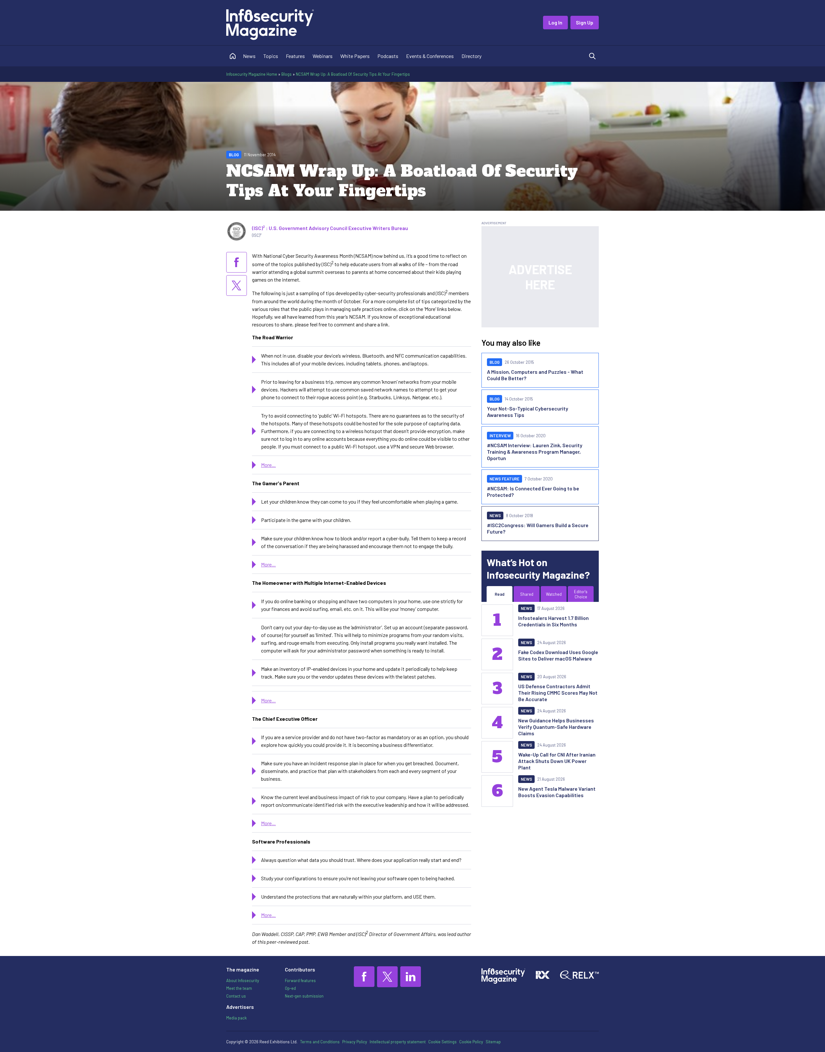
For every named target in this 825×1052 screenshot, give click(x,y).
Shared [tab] (526, 594)
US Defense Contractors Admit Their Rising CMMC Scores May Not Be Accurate (557, 692)
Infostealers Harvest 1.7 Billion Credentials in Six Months (553, 621)
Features (295, 56)
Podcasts (387, 56)
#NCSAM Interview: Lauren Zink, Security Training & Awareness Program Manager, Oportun (534, 451)
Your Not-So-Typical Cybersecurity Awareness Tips (527, 411)
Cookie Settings (442, 1041)
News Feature (504, 478)
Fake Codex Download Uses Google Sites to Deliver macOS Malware (558, 655)
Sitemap (493, 1041)
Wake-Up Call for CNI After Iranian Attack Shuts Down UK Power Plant (557, 760)
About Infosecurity (242, 980)
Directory (471, 56)
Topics (270, 56)
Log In (555, 22)
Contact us (236, 996)
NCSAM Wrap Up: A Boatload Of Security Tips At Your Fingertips (353, 74)
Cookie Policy (471, 1041)
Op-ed (290, 988)
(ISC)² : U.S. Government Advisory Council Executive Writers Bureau (330, 228)
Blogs (286, 74)
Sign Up (584, 22)
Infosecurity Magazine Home (251, 74)
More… (268, 465)
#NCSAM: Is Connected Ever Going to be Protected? (533, 491)
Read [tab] (499, 594)
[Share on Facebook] (236, 262)
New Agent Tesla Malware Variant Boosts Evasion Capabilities (557, 792)
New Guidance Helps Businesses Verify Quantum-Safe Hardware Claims (556, 726)
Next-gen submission (304, 996)
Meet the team (239, 988)
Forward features (300, 980)
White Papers (355, 56)
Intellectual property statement (398, 1041)
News (249, 56)
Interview (500, 435)
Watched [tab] (554, 594)
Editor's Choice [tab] (580, 594)
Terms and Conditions (320, 1041)
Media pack (236, 1017)
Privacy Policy (354, 1041)
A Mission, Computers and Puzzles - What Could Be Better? (535, 375)
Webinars (323, 56)
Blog (234, 154)
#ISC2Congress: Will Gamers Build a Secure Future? (537, 528)
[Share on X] (236, 285)
